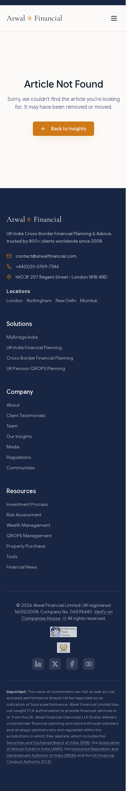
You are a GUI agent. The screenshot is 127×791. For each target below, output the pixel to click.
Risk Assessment (24, 515)
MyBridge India (22, 337)
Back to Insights (68, 129)
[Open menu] (113, 18)
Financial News (22, 567)
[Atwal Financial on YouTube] (89, 664)
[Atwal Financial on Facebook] (72, 664)
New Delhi (66, 300)
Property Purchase (26, 546)
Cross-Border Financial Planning (40, 358)
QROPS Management (29, 536)
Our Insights (19, 436)
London (15, 300)
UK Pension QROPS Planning (36, 368)
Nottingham (39, 300)
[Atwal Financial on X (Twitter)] (55, 664)
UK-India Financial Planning (34, 347)
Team (12, 426)
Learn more (82, 778)
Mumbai (88, 300)
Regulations (19, 457)
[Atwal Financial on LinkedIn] (38, 664)
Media (13, 447)
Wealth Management (28, 525)
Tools (12, 556)
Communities (21, 468)
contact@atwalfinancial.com (46, 256)
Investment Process (27, 504)
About (13, 405)
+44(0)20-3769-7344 (37, 266)
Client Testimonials (26, 415)
